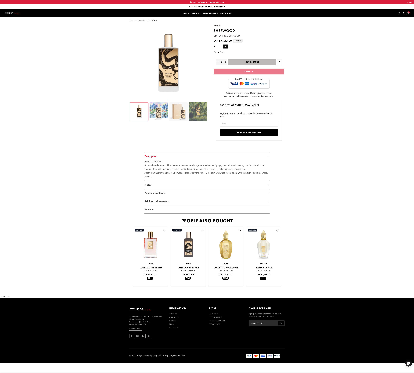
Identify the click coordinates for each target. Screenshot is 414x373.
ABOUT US (173, 314)
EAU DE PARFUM (150, 271)
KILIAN (150, 264)
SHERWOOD (152, 20)
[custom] (131, 336)
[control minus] (217, 62)
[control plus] (225, 62)
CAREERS (172, 321)
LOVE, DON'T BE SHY (151, 267)
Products (141, 20)
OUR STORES (174, 327)
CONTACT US (174, 317)
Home (132, 20)
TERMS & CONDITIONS (217, 321)
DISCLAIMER (213, 314)
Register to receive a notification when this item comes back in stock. (246, 115)
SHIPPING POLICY (215, 317)
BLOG (171, 324)
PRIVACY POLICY (215, 324)
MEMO (217, 25)
